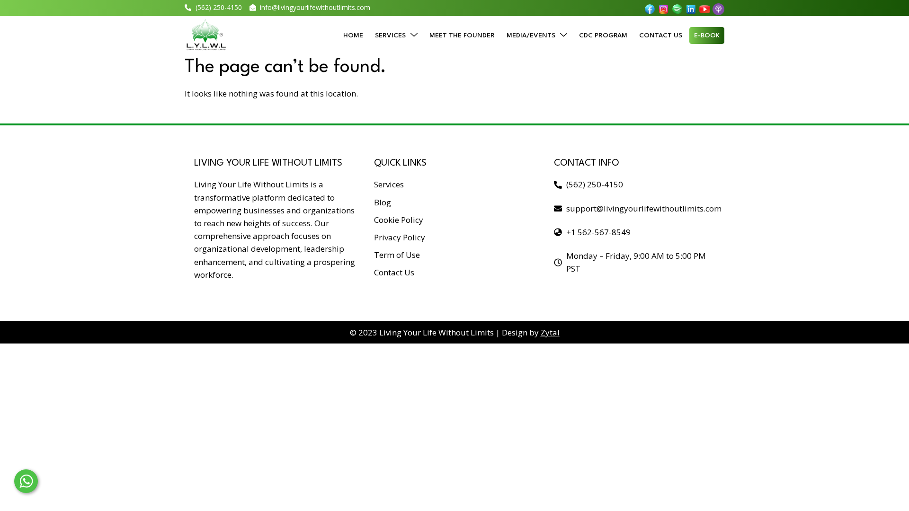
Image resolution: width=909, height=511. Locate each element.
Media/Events (531, 35)
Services (390, 35)
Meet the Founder (462, 35)
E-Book (707, 35)
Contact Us (660, 35)
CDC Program (603, 35)
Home (353, 35)
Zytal (550, 332)
